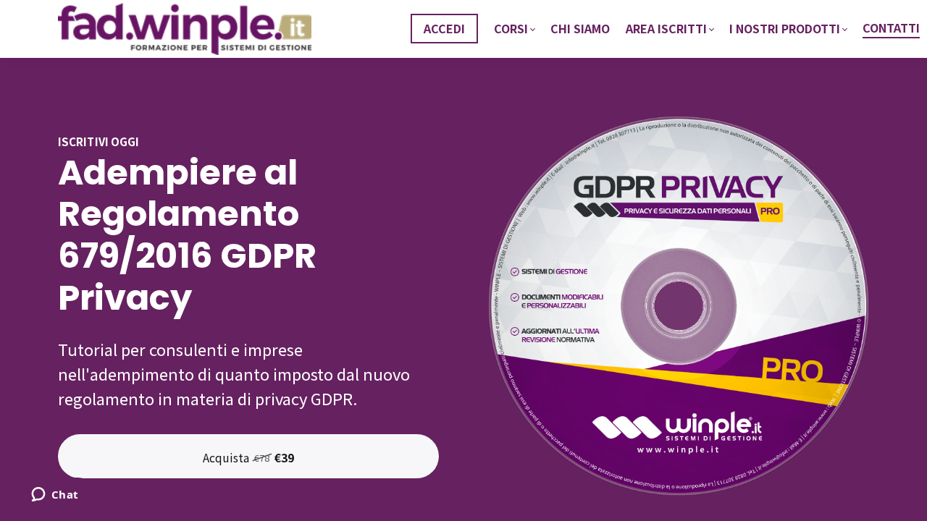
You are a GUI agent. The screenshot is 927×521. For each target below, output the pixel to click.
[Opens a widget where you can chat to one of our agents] (54, 496)
